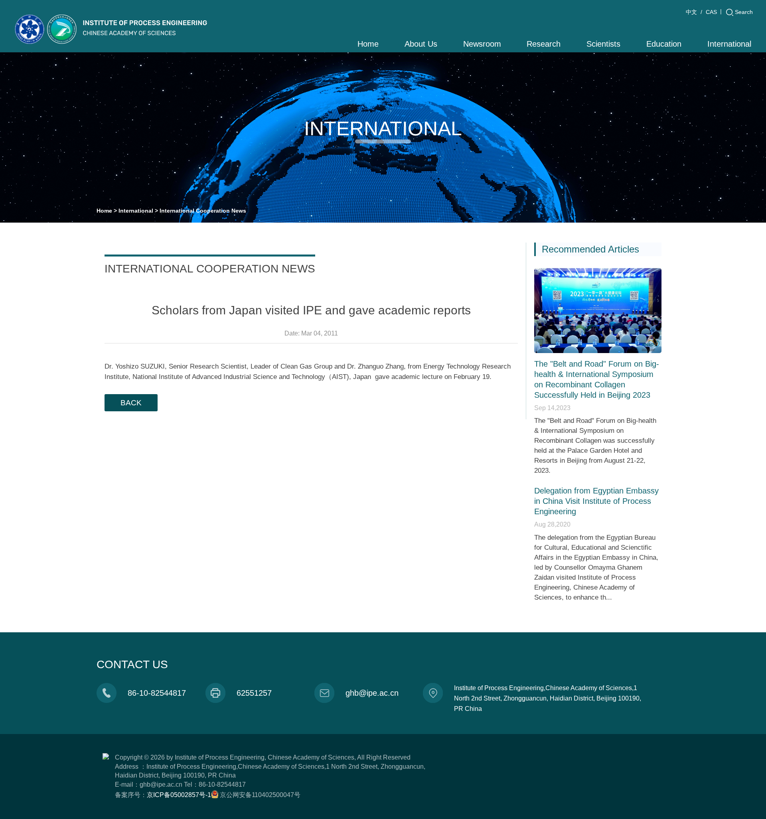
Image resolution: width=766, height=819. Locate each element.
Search (744, 12)
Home (104, 210)
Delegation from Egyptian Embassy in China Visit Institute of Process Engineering (596, 501)
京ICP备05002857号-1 (179, 794)
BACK (131, 403)
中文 (691, 12)
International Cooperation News (203, 210)
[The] (597, 310)
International (135, 210)
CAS (711, 12)
